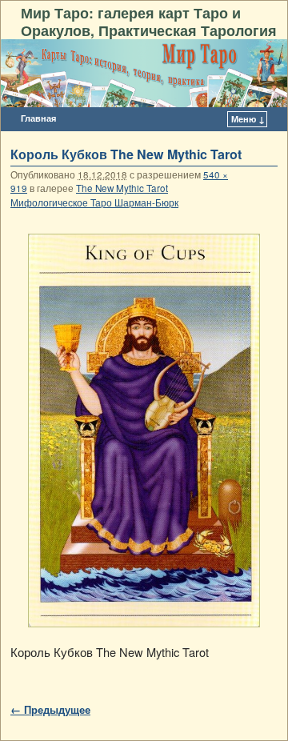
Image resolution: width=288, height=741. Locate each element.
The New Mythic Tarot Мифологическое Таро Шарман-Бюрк (94, 195)
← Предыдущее (50, 709)
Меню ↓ (248, 119)
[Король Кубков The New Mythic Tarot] (144, 430)
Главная (38, 118)
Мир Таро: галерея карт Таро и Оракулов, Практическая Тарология (149, 21)
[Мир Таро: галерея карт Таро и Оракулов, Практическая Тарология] (144, 73)
